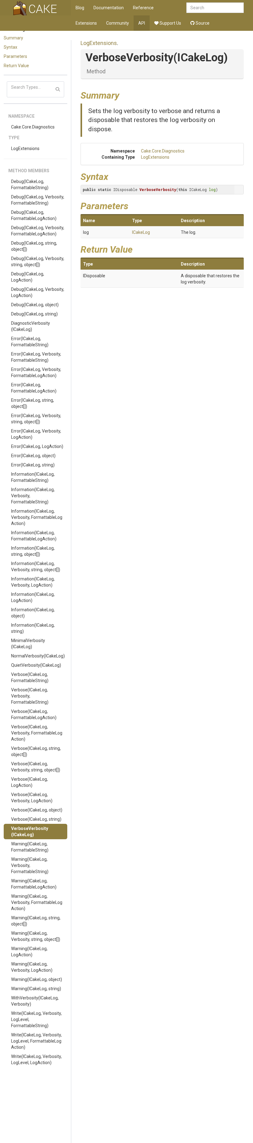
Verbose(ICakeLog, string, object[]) (36, 751)
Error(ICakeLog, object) (33, 455)
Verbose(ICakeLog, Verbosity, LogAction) (31, 797)
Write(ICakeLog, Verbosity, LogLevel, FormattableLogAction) (36, 1041)
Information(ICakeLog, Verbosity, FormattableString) (33, 495)
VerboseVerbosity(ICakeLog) (29, 831)
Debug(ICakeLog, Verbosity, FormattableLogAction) (37, 230)
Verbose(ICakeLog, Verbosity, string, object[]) (35, 766)
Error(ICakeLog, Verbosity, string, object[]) (36, 418)
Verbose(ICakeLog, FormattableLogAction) (33, 714)
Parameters (15, 56)
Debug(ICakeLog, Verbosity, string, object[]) (37, 261)
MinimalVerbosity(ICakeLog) (28, 643)
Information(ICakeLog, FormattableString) (33, 477)
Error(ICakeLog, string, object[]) (32, 403)
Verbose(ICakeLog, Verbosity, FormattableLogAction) (36, 733)
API (141, 23)
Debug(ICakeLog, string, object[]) (34, 246)
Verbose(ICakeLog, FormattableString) (29, 677)
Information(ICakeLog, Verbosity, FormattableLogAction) (36, 517)
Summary (13, 37)
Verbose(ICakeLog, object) (36, 809)
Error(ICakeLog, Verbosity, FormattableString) (36, 357)
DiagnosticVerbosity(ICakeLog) (30, 326)
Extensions (86, 23)
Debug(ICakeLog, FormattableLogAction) (33, 215)
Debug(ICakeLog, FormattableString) (29, 184)
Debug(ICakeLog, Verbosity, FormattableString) (37, 199)
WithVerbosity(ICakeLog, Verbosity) (35, 1001)
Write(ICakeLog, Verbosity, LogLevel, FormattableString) (36, 1019)
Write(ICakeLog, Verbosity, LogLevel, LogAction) (36, 1059)
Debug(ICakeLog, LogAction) (27, 277)
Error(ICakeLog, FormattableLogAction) (33, 387)
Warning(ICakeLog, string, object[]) (35, 920)
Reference (143, 7)
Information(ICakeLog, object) (33, 612)
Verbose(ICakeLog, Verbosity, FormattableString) (29, 696)
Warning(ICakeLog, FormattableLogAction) (33, 883)
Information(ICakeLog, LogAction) (33, 597)
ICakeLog (141, 232)
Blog (80, 7)
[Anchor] (124, 94)
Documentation (108, 7)
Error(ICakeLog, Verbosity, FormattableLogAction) (36, 372)
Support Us (170, 23)
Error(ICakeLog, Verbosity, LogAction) (36, 434)
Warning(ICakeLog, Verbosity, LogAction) (31, 967)
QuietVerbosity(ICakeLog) (36, 665)
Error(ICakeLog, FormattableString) (29, 341)
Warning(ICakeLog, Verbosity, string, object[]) (35, 936)
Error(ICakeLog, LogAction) (37, 446)
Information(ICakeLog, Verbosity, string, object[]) (35, 566)
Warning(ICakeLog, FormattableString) (29, 846)
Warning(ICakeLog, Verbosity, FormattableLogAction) (36, 902)
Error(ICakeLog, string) (33, 464)
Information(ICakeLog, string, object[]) (33, 551)
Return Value (16, 65)
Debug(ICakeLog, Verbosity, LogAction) (37, 292)
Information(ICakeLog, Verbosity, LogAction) (33, 582)
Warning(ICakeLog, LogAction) (29, 951)
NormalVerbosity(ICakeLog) (38, 655)
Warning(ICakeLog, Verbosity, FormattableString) (29, 865)
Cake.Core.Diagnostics (33, 126)
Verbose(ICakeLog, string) (36, 819)
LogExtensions (25, 148)
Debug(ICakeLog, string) (34, 313)
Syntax (10, 47)
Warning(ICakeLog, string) (36, 988)
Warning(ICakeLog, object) (36, 979)
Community (117, 23)
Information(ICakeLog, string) (33, 628)
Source (202, 23)
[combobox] (215, 7)
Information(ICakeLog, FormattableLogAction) (33, 535)
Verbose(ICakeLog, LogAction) (29, 782)
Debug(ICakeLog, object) (35, 304)
